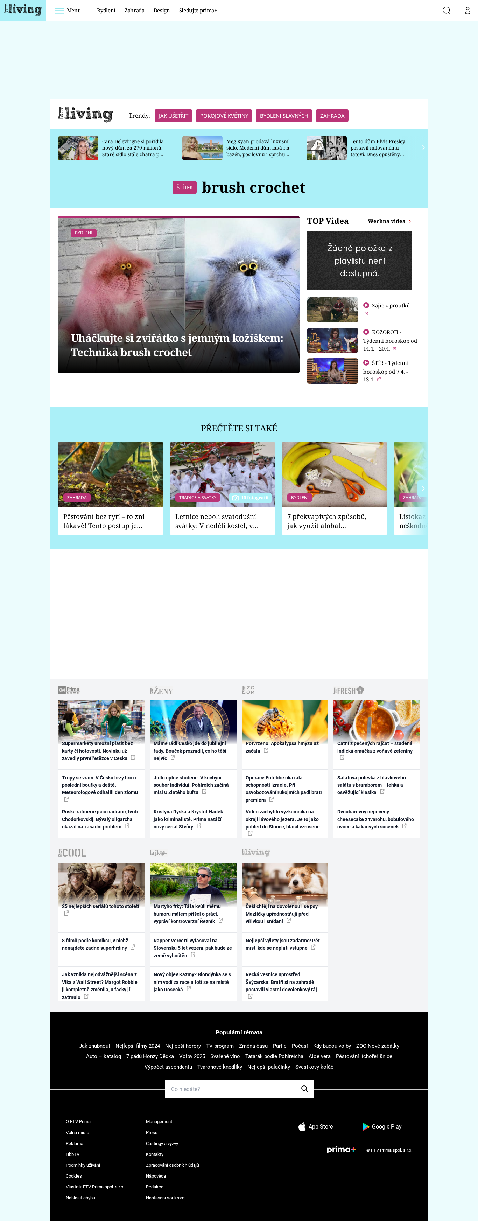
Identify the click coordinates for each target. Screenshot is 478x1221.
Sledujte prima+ (198, 10)
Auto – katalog (103, 1056)
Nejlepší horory (183, 1046)
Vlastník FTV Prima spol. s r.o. (95, 1186)
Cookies (74, 1176)
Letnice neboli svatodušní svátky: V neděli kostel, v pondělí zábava (215, 521)
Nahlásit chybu (80, 1197)
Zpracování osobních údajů (172, 1165)
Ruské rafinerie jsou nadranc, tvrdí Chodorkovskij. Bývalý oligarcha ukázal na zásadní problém (100, 819)
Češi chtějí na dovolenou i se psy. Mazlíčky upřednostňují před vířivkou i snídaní (282, 913)
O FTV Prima (78, 1121)
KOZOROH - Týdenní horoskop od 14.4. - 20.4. (390, 340)
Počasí (300, 1046)
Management (159, 1121)
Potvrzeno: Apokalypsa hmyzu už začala (282, 747)
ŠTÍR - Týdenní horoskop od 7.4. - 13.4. (386, 371)
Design (162, 10)
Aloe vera (320, 1056)
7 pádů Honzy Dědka (150, 1056)
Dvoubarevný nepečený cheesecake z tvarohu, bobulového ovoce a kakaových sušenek (375, 819)
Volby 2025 (192, 1056)
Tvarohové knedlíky (219, 1067)
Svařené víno (225, 1056)
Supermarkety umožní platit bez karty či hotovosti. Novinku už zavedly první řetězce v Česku (97, 751)
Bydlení (106, 10)
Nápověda (156, 1176)
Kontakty (154, 1154)
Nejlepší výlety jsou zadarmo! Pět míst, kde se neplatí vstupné (283, 944)
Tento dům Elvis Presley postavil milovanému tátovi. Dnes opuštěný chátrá (378, 151)
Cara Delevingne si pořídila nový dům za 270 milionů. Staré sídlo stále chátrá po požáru (133, 151)
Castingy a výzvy (162, 1143)
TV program (220, 1046)
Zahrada (135, 10)
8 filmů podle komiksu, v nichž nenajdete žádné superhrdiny (95, 944)
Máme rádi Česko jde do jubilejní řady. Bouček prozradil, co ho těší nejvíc (190, 751)
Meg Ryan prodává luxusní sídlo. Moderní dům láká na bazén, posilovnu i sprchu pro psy (257, 151)
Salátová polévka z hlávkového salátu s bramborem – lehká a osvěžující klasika (371, 785)
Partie (280, 1046)
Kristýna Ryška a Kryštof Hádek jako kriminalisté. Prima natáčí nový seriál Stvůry (188, 819)
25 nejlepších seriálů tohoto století (100, 906)
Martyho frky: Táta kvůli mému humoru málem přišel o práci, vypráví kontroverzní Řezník (187, 913)
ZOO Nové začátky (377, 1046)
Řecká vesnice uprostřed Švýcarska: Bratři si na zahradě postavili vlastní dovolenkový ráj (281, 982)
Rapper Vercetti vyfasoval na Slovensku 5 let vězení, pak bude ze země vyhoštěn (193, 948)
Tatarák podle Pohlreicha (274, 1056)
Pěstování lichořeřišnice (364, 1056)
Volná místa (77, 1132)
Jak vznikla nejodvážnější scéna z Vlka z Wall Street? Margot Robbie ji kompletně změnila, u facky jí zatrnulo (100, 986)
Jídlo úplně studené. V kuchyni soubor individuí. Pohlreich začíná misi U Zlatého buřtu (191, 785)
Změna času (253, 1046)
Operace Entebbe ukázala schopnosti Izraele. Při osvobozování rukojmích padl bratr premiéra (284, 789)
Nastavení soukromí (165, 1197)
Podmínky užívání (83, 1165)
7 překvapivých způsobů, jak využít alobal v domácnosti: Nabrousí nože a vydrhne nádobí (327, 521)
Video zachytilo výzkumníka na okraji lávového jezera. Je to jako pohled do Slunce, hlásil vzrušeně (283, 819)
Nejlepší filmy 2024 (137, 1046)
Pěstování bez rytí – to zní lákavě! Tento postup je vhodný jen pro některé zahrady (104, 521)
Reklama (74, 1143)
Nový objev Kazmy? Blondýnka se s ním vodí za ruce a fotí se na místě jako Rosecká (192, 982)
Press (151, 1132)
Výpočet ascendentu (168, 1067)
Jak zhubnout (94, 1046)
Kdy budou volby (332, 1046)
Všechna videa (387, 220)
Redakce (154, 1186)
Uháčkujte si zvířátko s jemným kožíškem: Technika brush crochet (177, 345)
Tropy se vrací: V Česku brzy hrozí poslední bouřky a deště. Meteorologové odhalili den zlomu (100, 785)
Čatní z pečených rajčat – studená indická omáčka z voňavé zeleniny (375, 747)
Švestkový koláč (314, 1067)
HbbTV (72, 1154)
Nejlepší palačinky (268, 1067)
